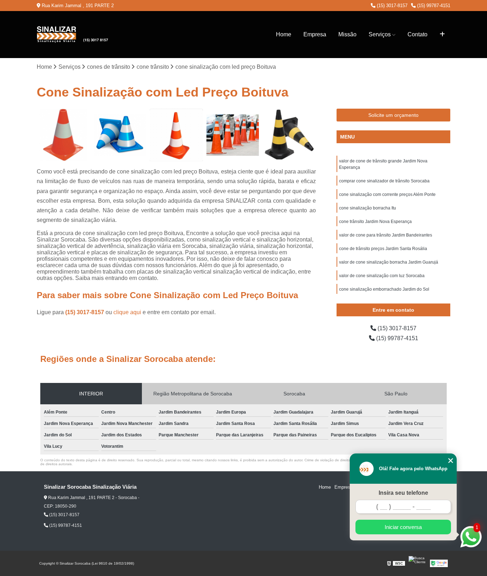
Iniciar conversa (403, 527)
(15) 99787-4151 (433, 5)
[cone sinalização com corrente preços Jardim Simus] (289, 135)
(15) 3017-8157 (391, 5)
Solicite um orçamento (393, 115)
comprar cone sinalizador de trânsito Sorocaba (384, 180)
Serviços (380, 34)
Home (283, 34)
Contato (417, 34)
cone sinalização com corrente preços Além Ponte (387, 194)
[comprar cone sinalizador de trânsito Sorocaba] (63, 135)
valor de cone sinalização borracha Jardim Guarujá (388, 262)
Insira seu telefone (403, 493)
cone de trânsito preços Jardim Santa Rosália (383, 248)
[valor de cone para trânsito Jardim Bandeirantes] (176, 135)
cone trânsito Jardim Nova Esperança (375, 221)
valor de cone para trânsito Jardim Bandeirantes (385, 235)
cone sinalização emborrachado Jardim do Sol (384, 289)
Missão (347, 34)
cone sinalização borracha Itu (367, 208)
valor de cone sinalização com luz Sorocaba (382, 275)
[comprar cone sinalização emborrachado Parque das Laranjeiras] (233, 135)
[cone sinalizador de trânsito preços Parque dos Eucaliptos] (120, 135)
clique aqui (127, 312)
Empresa (314, 34)
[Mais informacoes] (442, 34)
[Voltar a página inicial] (72, 34)
